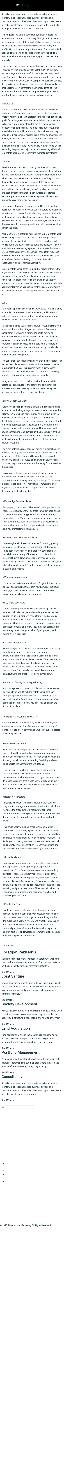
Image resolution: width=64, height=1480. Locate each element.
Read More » (8, 972)
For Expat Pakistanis (19, 952)
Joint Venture (13, 976)
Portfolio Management (21, 1052)
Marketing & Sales (14, 1174)
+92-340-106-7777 (11, 1211)
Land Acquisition (16, 1028)
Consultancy (12, 1077)
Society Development (19, 1004)
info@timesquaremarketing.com (18, 1217)
